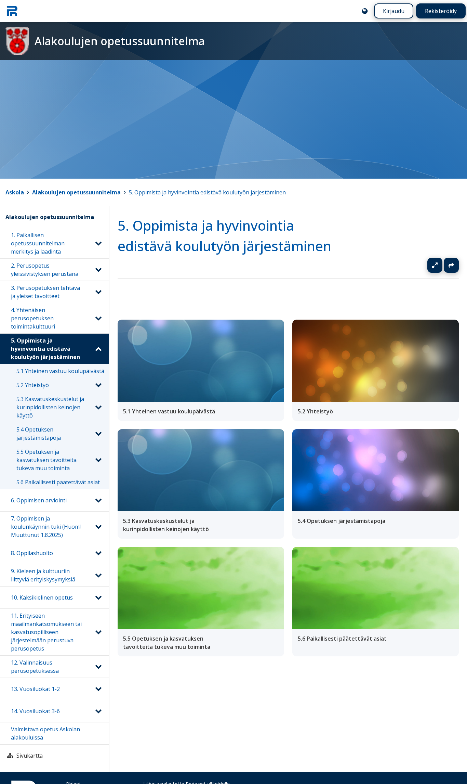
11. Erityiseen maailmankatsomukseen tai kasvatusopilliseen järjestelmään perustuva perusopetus (46, 632)
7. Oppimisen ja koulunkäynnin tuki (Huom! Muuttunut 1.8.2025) (46, 527)
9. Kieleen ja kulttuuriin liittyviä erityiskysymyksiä (43, 575)
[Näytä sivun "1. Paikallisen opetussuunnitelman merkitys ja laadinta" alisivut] (98, 243)
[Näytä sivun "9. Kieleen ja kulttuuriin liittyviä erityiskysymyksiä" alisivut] (98, 575)
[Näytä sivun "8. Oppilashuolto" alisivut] (98, 553)
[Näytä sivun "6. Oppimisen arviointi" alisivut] (98, 500)
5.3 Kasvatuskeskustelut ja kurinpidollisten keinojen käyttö (50, 407)
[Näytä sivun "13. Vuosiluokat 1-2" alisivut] (98, 689)
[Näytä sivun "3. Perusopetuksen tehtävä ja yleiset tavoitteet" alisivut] (98, 292)
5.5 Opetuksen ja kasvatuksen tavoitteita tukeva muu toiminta (46, 460)
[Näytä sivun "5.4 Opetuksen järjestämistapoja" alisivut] (98, 434)
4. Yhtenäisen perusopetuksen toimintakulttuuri (33, 318)
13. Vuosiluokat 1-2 (35, 689)
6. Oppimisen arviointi (39, 500)
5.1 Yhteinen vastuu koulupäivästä (60, 371)
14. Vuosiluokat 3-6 (35, 711)
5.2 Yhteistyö (32, 385)
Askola (14, 192)
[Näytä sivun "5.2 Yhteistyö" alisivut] (98, 385)
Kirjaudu (393, 11)
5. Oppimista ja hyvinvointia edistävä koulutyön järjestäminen (207, 192)
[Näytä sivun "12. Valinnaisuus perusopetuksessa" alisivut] (98, 667)
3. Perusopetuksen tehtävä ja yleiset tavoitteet (45, 292)
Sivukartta (29, 755)
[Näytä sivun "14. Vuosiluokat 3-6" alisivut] (98, 711)
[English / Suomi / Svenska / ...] (364, 10)
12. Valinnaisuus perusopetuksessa (35, 666)
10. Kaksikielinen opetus (42, 597)
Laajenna (441, 265)
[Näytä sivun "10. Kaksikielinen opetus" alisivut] (98, 597)
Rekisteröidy (441, 11)
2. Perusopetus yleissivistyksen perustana (44, 270)
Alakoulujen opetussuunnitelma (76, 192)
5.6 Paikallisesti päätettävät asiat (58, 482)
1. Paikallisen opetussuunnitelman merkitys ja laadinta (38, 243)
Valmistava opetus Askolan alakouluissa (45, 733)
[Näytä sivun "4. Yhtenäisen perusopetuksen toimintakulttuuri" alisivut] (98, 318)
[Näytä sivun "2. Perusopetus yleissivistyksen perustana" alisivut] (98, 270)
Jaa (451, 265)
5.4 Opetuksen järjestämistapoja (38, 433)
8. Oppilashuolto (32, 553)
